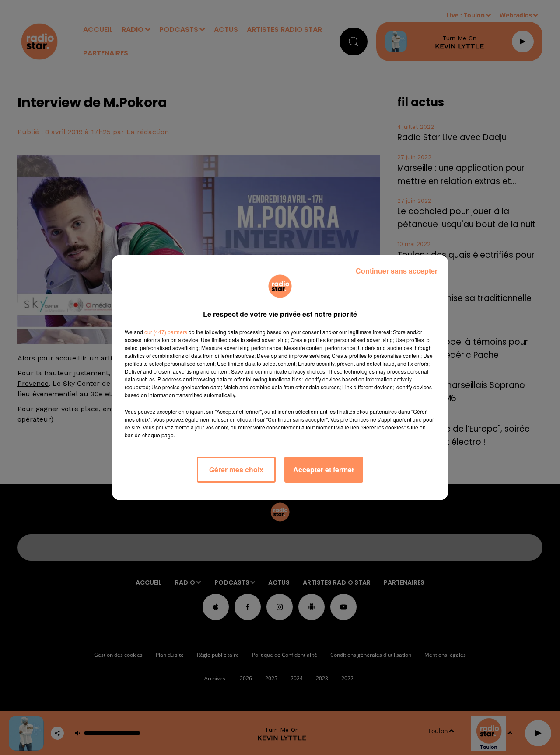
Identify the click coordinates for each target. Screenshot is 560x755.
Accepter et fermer (323, 469)
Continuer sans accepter (397, 271)
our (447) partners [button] (165, 332)
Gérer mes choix (236, 469)
